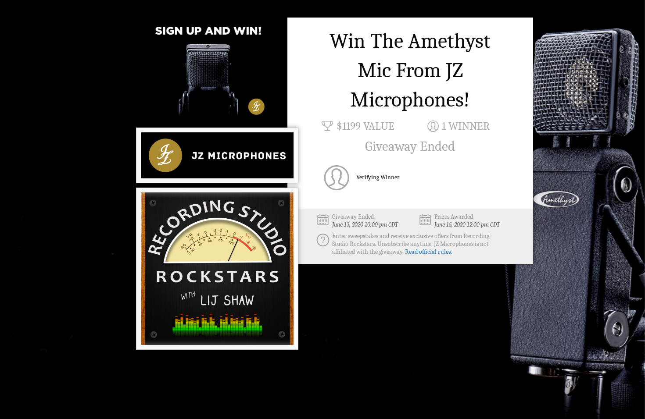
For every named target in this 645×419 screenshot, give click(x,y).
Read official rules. (428, 252)
